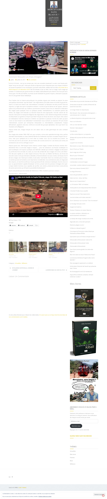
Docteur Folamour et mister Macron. (80, 210)
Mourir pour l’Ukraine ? (77, 155)
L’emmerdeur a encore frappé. (79, 162)
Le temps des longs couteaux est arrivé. (81, 218)
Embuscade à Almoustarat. (77, 246)
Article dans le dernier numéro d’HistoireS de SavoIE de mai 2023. (83, 105)
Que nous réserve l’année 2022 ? (79, 168)
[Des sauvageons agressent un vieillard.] (58, 247)
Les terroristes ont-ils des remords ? (80, 197)
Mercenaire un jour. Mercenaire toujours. (82, 146)
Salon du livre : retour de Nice (78, 178)
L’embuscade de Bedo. (76, 159)
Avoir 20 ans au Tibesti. (77, 149)
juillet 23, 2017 (21, 80)
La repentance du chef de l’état (55, 270)
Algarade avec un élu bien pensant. (80, 222)
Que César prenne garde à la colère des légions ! (81, 250)
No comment (32, 80)
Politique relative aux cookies (44, 496)
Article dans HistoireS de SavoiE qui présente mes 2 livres (83, 267)
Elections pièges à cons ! (77, 225)
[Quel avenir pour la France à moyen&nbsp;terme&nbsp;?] (38, 247)
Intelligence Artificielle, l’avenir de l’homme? (23, 269)
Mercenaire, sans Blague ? (55, 12)
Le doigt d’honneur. (75, 171)
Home (41, 29)
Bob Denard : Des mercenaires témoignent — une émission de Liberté (83, 114)
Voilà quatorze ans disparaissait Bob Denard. (83, 188)
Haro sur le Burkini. (75, 121)
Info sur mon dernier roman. (78, 125)
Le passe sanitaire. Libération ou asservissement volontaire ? (79, 214)
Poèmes (72, 457)
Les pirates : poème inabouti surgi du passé (83, 165)
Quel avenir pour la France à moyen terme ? (36, 253)
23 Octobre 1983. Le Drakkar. (79, 184)
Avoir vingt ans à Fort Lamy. (78, 152)
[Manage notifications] (103, 495)
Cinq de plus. (73, 131)
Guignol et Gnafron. (76, 207)
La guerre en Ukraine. (76, 143)
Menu (12, 2)
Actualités (18, 263)
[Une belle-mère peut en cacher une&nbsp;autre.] (18, 247)
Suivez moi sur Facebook (81, 436)
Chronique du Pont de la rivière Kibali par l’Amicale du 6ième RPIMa (82, 232)
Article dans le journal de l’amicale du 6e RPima (83, 101)
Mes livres (73, 454)
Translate (83, 44)
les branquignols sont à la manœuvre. (81, 271)
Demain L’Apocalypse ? (76, 128)
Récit (71, 461)
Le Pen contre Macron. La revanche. (80, 134)
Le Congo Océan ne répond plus (79, 110)
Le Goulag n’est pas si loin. (77, 204)
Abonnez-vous (76, 426)
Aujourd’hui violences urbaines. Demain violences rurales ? (81, 276)
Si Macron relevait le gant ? (78, 228)
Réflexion (24, 263)
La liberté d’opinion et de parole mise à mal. (82, 118)
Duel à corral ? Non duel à (80, 194)
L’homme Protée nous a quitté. (79, 191)
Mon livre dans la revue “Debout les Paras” (82, 255)
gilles (12, 80)
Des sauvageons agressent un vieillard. (81, 263)
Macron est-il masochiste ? (78, 181)
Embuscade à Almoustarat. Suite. (79, 243)
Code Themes (22, 487)
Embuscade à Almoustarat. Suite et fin (81, 240)
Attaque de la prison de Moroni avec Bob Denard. (82, 138)
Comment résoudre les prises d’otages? (25, 77)
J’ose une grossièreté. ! (79, 175)
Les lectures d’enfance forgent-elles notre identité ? (82, 259)
